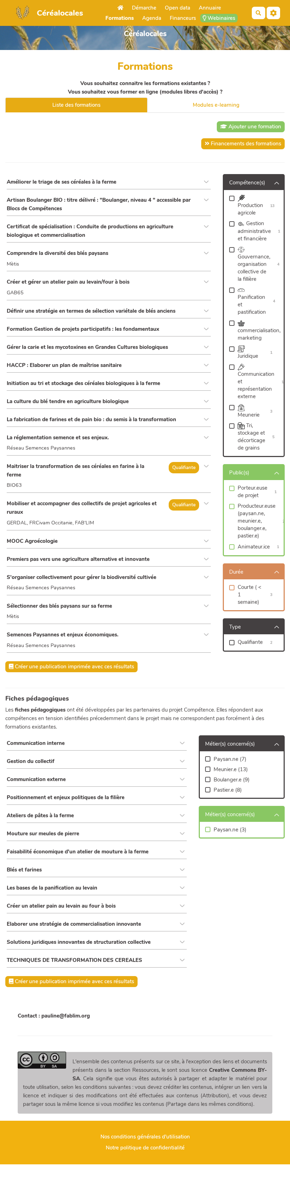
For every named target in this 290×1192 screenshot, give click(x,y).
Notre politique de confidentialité (145, 1147)
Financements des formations (245, 143)
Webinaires (220, 18)
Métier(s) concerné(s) (230, 743)
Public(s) (239, 472)
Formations (119, 18)
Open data (177, 7)
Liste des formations (76, 104)
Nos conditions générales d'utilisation (145, 1136)
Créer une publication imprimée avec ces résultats (73, 666)
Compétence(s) (247, 182)
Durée (236, 571)
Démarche (144, 7)
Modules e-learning (216, 104)
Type (235, 626)
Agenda (151, 18)
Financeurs (183, 18)
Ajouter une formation (254, 126)
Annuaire (210, 7)
